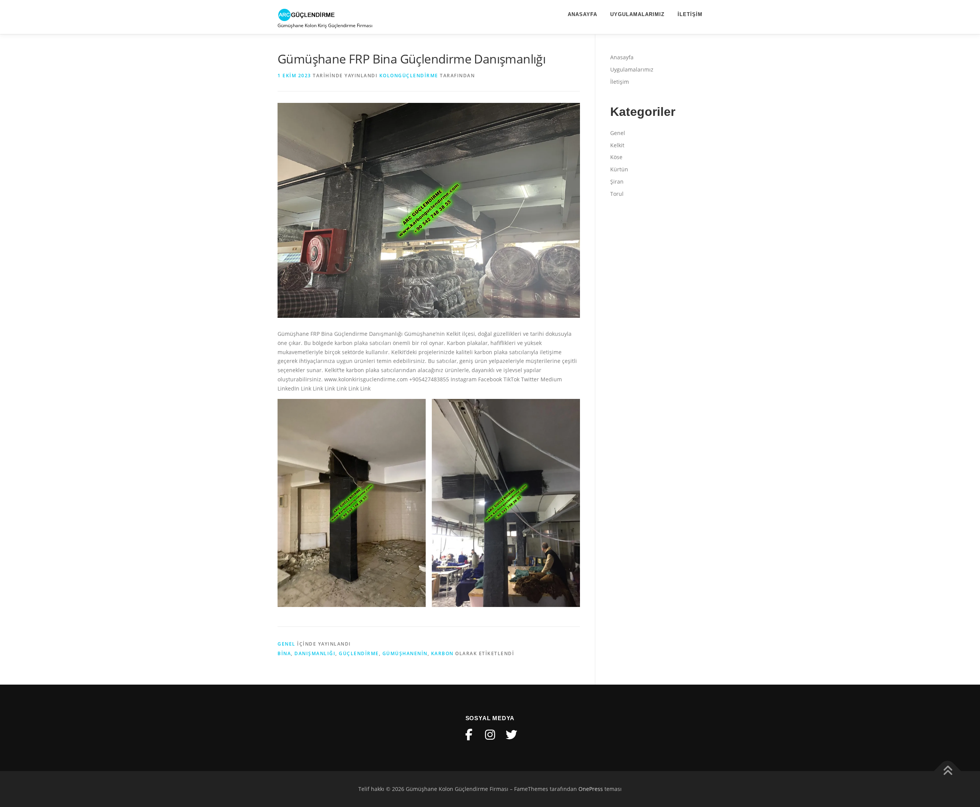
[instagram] (490, 734)
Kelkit (617, 145)
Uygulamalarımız (637, 14)
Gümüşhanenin (405, 653)
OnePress (590, 788)
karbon (442, 653)
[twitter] (511, 734)
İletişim (690, 14)
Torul (617, 193)
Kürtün (619, 169)
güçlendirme (359, 653)
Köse (616, 157)
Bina (284, 653)
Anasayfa (582, 14)
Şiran (617, 181)
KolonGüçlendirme (408, 75)
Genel (287, 644)
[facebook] (468, 734)
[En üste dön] (947, 771)
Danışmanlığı (314, 653)
